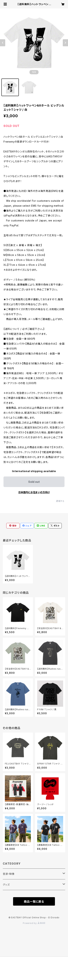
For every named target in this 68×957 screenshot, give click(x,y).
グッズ (6, 884)
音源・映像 (8, 873)
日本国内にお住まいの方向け (34, 492)
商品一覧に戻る (34, 901)
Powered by (30, 923)
